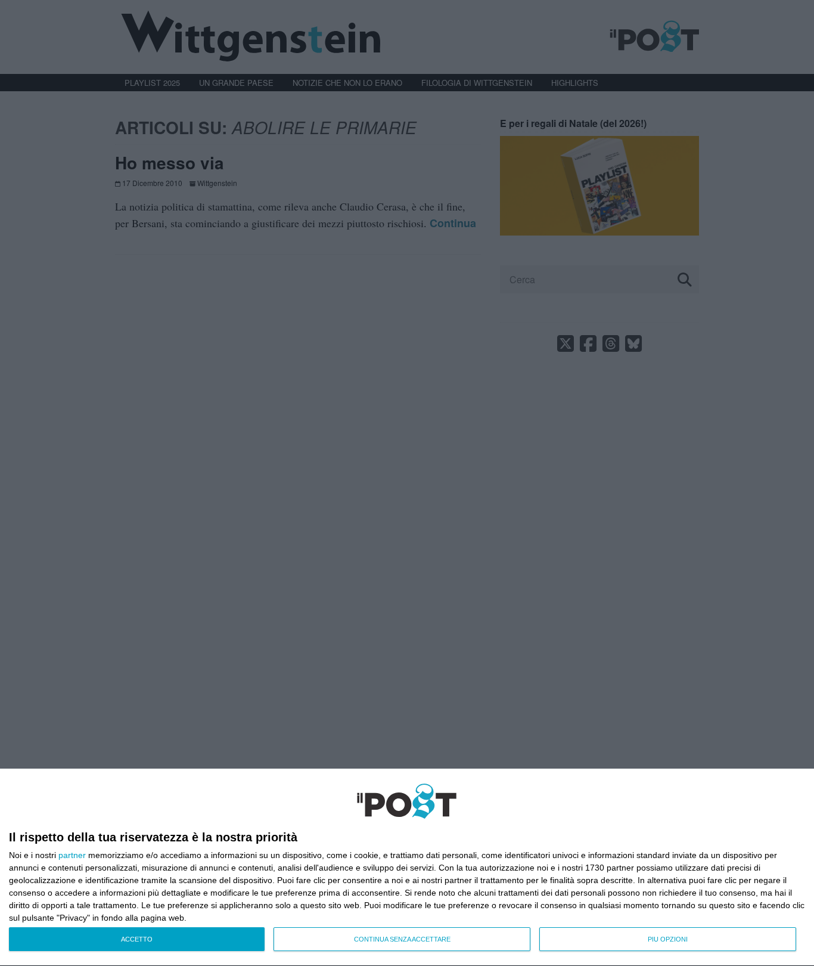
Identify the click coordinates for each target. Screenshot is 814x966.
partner (72, 855)
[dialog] (407, 867)
